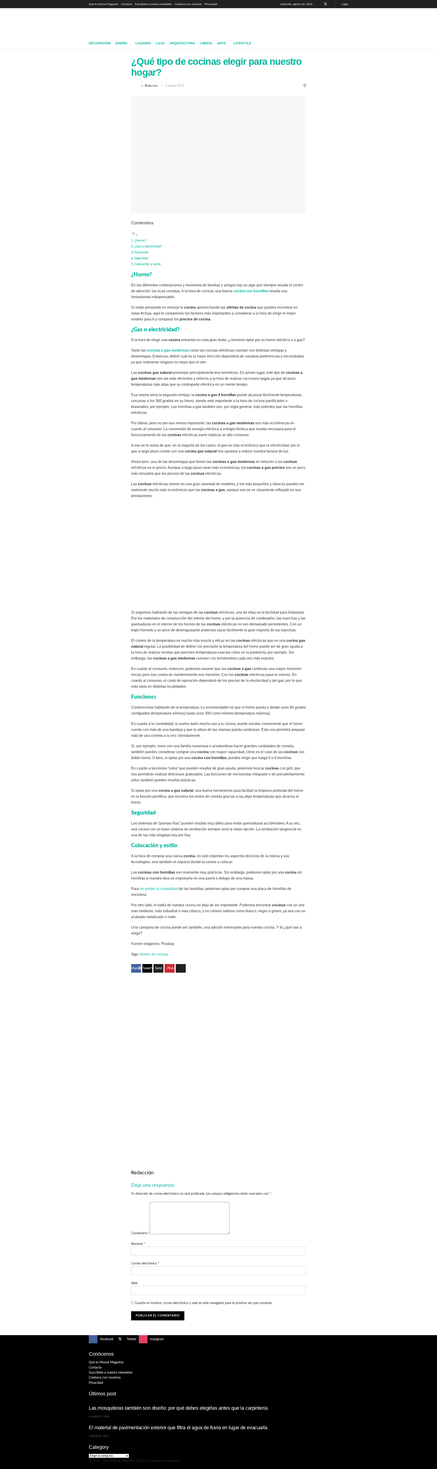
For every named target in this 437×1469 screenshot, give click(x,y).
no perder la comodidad (159, 889)
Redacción (151, 85)
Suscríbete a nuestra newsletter (153, 4)
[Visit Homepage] (122, 22)
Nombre (138, 1244)
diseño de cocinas (154, 954)
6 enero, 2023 (174, 85)
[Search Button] (346, 43)
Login (344, 4)
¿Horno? (140, 240)
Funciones (141, 252)
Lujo (160, 43)
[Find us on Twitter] (325, 4)
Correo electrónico (145, 1263)
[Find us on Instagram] (331, 4)
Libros (206, 43)
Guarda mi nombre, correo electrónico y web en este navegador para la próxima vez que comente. (203, 1303)
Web (134, 1283)
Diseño (121, 43)
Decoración (99, 43)
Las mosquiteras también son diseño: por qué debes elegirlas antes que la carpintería (178, 1408)
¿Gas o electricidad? (148, 246)
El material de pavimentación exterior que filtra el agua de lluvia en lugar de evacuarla (178, 1427)
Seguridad (141, 258)
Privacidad (211, 4)
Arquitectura (182, 43)
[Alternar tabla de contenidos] (134, 235)
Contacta (126, 4)
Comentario (140, 1233)
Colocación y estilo (147, 264)
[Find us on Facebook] (319, 4)
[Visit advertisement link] (218, 1063)
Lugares (143, 43)
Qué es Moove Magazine (103, 4)
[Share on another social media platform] (181, 968)
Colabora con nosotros (188, 4)
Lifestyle (242, 43)
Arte (221, 43)
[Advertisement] (265, 22)
